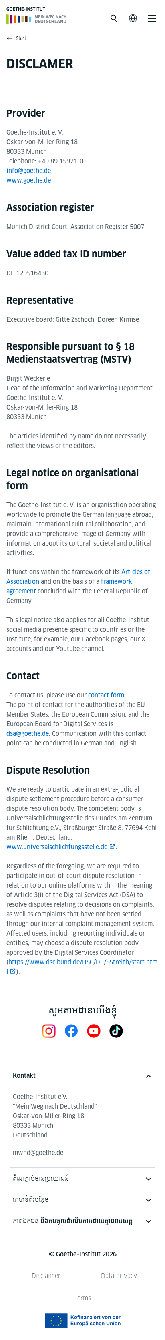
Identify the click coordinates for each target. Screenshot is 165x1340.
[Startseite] (36, 19)
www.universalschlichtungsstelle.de (56, 847)
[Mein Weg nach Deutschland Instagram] (49, 1031)
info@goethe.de (28, 171)
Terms (82, 1298)
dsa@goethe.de (27, 733)
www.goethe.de (28, 180)
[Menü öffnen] (152, 18)
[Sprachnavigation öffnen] (133, 18)
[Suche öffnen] (113, 18)
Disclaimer (46, 1276)
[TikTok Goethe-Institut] (116, 1031)
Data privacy (119, 1276)
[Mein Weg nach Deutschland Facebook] (71, 1031)
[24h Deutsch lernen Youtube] (94, 1031)
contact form (106, 695)
